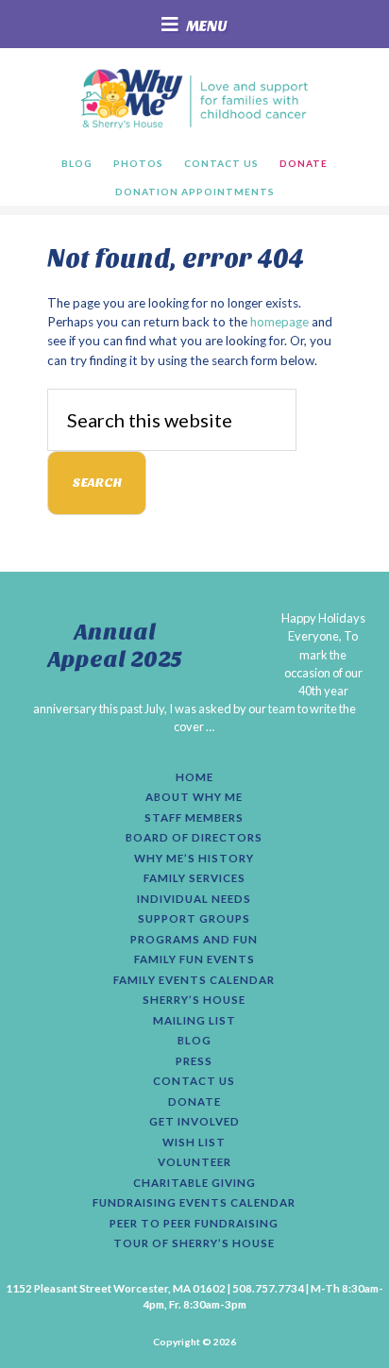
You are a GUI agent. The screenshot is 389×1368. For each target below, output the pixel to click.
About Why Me (194, 797)
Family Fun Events (194, 959)
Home (194, 777)
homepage (279, 321)
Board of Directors (194, 837)
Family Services (194, 878)
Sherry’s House (194, 1000)
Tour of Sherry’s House (194, 1243)
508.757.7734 (268, 1288)
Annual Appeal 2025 (115, 646)
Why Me (194, 98)
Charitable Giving (194, 1183)
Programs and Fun (194, 939)
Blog (194, 1040)
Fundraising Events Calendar (194, 1203)
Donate (194, 1102)
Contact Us (194, 1081)
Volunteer (194, 1162)
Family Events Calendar (194, 980)
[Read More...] (142, 744)
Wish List (194, 1142)
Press (194, 1061)
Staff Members (194, 818)
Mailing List (194, 1020)
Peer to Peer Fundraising (194, 1223)
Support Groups (194, 919)
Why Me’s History (194, 858)
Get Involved (194, 1121)
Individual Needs (194, 899)
